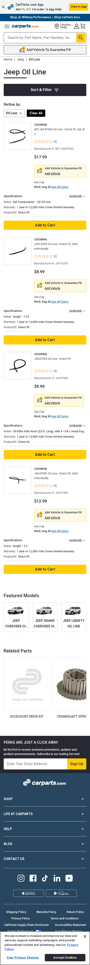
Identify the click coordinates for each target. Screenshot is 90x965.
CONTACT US (14, 859)
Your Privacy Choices (23, 957)
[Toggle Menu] (7, 26)
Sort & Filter (41, 90)
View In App (79, 6)
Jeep (20, 59)
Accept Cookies (65, 957)
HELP (8, 829)
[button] (45, 7)
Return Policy (75, 912)
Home (8, 59)
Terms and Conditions (65, 918)
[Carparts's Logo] (26, 26)
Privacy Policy (21, 918)
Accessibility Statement (70, 925)
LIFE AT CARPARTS (18, 814)
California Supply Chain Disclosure (26, 925)
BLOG (8, 844)
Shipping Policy (16, 912)
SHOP (8, 799)
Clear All (36, 113)
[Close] (85, 936)
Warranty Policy (46, 912)
